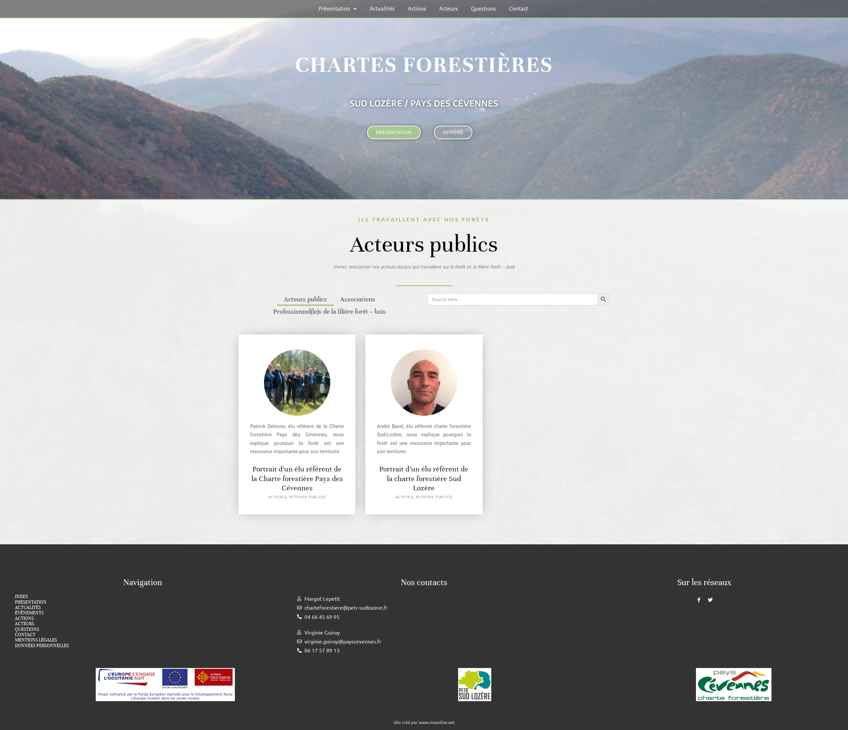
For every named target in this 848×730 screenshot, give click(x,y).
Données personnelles (42, 645)
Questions (483, 9)
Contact (518, 9)
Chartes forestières (424, 64)
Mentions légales (36, 640)
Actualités (382, 9)
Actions (417, 9)
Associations (357, 299)
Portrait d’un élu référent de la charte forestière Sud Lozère (423, 478)
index (21, 596)
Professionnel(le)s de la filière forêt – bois (329, 312)
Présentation (334, 9)
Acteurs (448, 9)
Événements (29, 613)
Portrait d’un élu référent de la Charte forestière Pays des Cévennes (297, 478)
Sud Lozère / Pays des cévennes (424, 103)
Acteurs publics (305, 299)
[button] (337, 8)
